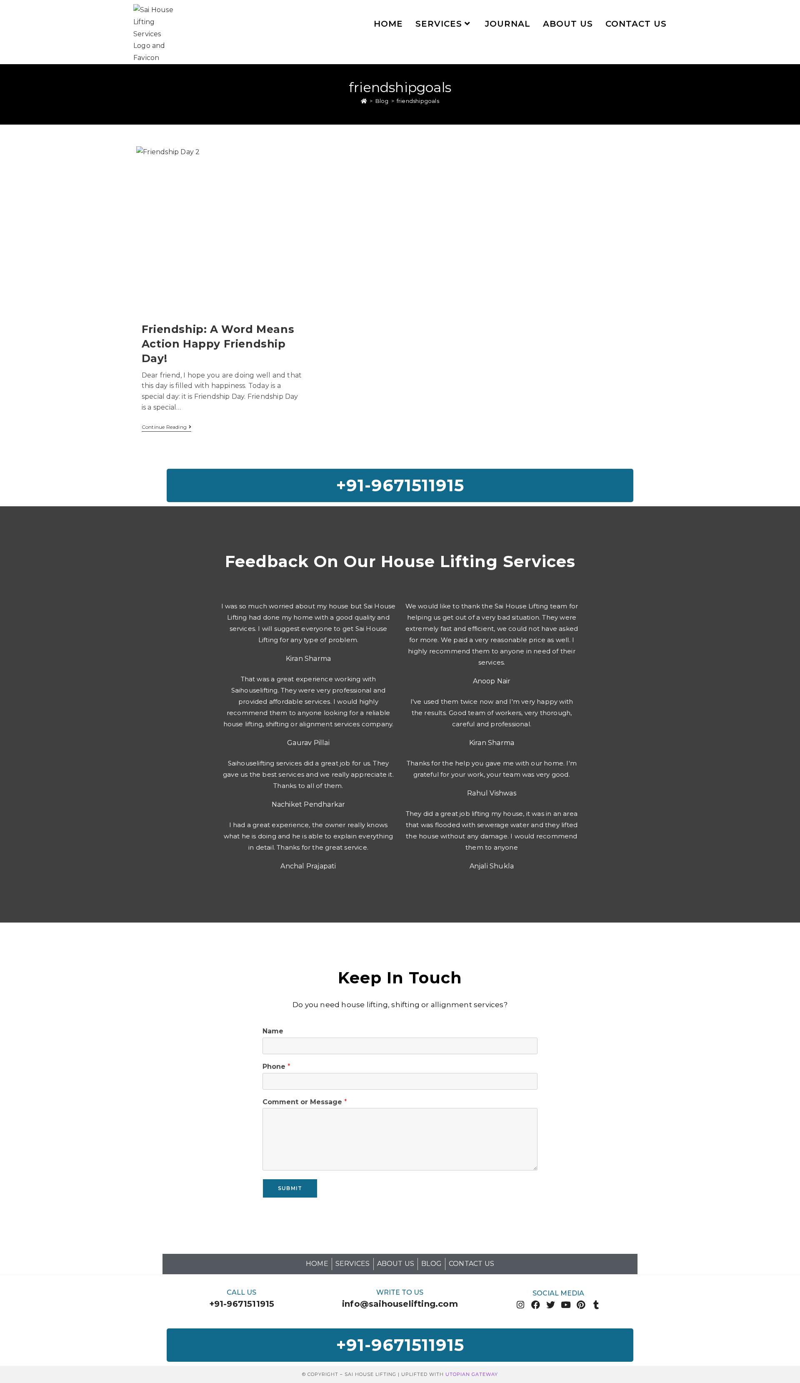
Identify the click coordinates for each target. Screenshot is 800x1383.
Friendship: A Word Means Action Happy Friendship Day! (218, 344)
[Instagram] (520, 1304)
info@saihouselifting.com (400, 1304)
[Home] (364, 101)
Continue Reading (166, 427)
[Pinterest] (581, 1304)
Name (272, 1031)
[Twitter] (550, 1304)
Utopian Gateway (471, 1374)
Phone (276, 1066)
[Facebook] (535, 1304)
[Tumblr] (596, 1304)
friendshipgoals (418, 101)
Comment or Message (304, 1102)
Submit (290, 1188)
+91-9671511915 (242, 1304)
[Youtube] (566, 1304)
